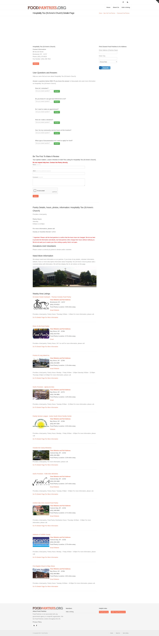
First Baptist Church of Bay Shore (44, 566)
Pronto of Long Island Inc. (41, 355)
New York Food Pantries (109, 13)
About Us (116, 7)
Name (37, 164)
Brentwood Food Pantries (123, 13)
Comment (38, 177)
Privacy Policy (37, 622)
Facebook (36, 625)
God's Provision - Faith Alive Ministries (45, 474)
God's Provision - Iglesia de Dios (43, 387)
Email (52, 310)
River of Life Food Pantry (41, 326)
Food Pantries (47, 8)
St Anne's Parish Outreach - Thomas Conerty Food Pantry (52, 297)
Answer (57, 91)
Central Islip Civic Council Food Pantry (45, 503)
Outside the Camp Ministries (42, 448)
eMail (42, 171)
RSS (34, 625)
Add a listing (126, 7)
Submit (35, 196)
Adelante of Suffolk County (41, 534)
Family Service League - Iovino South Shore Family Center (52, 416)
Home (108, 7)
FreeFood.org (104, 612)
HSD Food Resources (118, 612)
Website (35, 63)
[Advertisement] (79, 28)
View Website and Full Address (60, 300)
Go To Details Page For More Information (45, 317)
